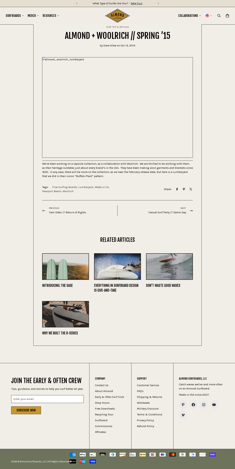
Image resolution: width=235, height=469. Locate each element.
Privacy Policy (145, 420)
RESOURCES (49, 16)
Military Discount (148, 408)
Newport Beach (51, 191)
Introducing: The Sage (57, 285)
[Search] (219, 15)
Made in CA (102, 187)
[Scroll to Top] (228, 450)
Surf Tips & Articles (117, 27)
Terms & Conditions (149, 414)
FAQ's (140, 391)
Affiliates (100, 432)
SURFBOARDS (13, 16)
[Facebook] (177, 189)
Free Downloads (105, 408)
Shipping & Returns (149, 397)
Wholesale (143, 403)
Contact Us (101, 385)
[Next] (158, 3)
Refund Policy (145, 426)
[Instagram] (204, 405)
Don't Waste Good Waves (163, 285)
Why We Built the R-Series (60, 333)
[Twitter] (191, 189)
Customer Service (148, 385)
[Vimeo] (183, 415)
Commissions (103, 426)
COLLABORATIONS (188, 16)
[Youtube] (214, 405)
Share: (168, 189)
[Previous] (77, 3)
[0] (227, 16)
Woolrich (67, 191)
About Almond (104, 391)
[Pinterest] (184, 189)
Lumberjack (85, 187)
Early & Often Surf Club (109, 397)
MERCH (32, 16)
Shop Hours (102, 403)
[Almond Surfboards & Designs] (117, 15)
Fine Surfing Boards (64, 187)
